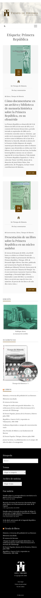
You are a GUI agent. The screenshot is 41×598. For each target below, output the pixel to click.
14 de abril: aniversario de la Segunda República (19, 520)
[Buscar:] (20, 461)
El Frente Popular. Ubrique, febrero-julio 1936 (18, 436)
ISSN (16, 573)
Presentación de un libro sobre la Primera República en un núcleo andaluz (20, 242)
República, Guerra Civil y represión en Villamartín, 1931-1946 (16, 552)
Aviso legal (20, 581)
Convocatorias (11, 232)
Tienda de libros (12, 528)
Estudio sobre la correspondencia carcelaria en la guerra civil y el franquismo (20, 496)
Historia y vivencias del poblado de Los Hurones (19, 395)
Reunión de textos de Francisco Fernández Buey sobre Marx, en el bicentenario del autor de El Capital (19, 504)
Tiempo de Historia (17, 96)
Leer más (31, 173)
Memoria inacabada (10, 399)
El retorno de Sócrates (10, 402)
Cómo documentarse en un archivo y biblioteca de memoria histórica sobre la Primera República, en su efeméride (20, 110)
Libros (8, 96)
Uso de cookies (20, 586)
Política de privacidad (20, 584)
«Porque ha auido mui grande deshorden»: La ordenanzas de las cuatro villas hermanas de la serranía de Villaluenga (19, 408)
